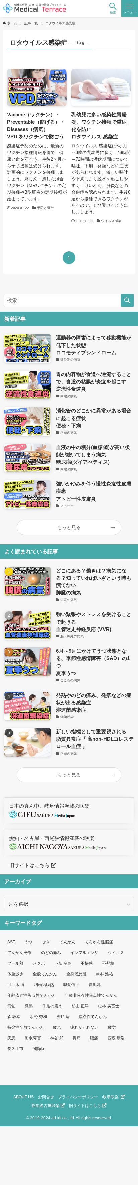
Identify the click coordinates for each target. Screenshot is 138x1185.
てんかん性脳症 (99, 942)
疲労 (112, 1027)
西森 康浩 (116, 1038)
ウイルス (116, 952)
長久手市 (15, 1048)
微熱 (29, 1006)
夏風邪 (95, 984)
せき (46, 942)
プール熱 (15, 963)
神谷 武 (56, 1038)
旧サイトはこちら (27, 865)
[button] (113, 8)
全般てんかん (45, 974)
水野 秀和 (38, 1016)
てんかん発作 (19, 952)
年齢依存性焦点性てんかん (31, 995)
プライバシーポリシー (78, 1097)
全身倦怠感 (76, 974)
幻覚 (11, 1006)
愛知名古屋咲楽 (46, 1105)
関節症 (39, 1048)
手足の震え (52, 1006)
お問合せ (46, 1097)
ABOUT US (23, 1097)
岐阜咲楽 (111, 1097)
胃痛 (77, 1038)
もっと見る (69, 527)
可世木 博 (15, 984)
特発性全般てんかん (25, 1027)
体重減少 (15, 974)
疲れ (57, 1027)
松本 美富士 (108, 1006)
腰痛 (94, 1038)
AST (11, 942)
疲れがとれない (84, 1027)
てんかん (67, 942)
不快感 (87, 963)
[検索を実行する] (127, 300)
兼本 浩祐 (104, 974)
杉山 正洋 (80, 1006)
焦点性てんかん (93, 1016)
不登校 (108, 963)
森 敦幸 (13, 1016)
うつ (28, 942)
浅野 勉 (62, 1016)
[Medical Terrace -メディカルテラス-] (34, 8)
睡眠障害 (33, 1038)
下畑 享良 (62, 963)
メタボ (39, 963)
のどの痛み (51, 952)
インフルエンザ (84, 952)
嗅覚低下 (71, 984)
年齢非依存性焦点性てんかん (91, 995)
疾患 (11, 1038)
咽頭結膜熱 (44, 984)
